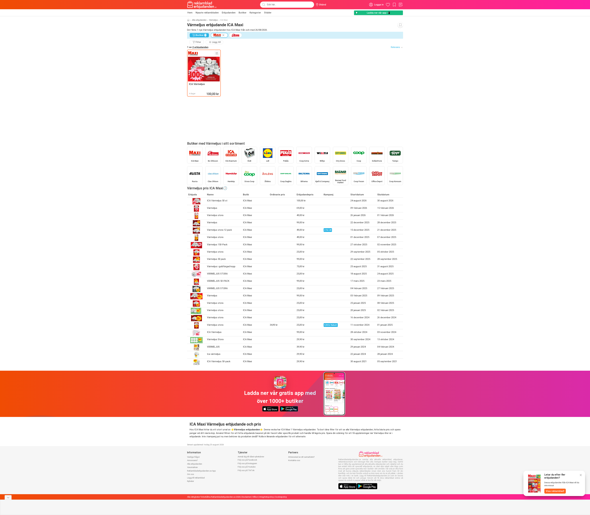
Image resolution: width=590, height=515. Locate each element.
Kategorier (255, 12)
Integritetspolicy (266, 497)
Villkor (255, 497)
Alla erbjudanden (199, 20)
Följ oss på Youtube (246, 467)
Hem (190, 12)
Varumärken (192, 467)
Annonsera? (192, 460)
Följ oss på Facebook (247, 460)
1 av (197, 47)
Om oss (190, 474)
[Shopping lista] (400, 4)
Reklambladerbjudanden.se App (201, 471)
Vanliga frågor (193, 457)
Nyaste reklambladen (207, 12)
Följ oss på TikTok (246, 470)
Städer (267, 12)
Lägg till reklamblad (196, 478)
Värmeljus (213, 20)
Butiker (242, 12)
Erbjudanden (229, 12)
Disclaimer (246, 497)
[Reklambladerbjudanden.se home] (202, 4)
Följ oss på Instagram (247, 463)
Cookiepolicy (281, 497)
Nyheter (190, 481)
